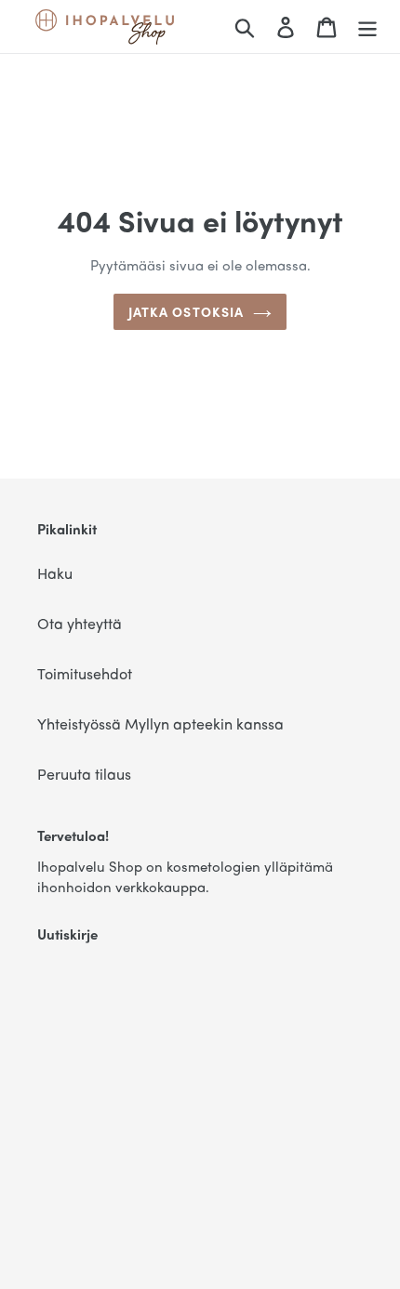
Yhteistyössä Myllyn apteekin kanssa (160, 723)
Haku (55, 573)
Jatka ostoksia (186, 311)
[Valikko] (367, 27)
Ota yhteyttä (79, 623)
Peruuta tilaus (84, 773)
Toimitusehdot (84, 673)
